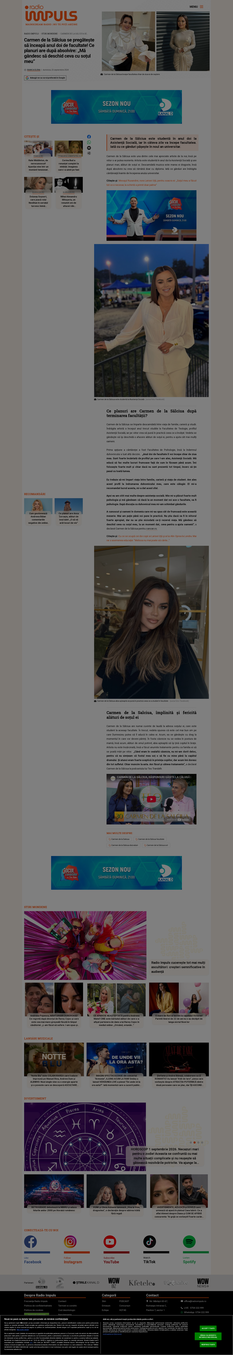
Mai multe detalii (23, 1330)
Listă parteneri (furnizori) (112, 1334)
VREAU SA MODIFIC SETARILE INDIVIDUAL (208, 1336)
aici (31, 1342)
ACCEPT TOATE (208, 1328)
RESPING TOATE (208, 1344)
